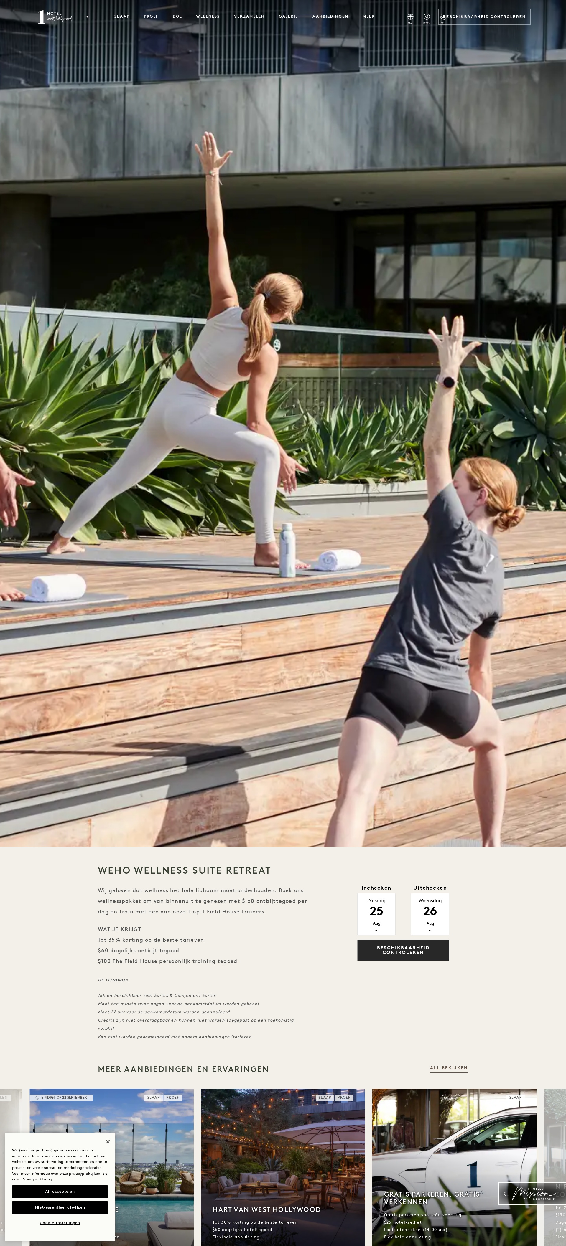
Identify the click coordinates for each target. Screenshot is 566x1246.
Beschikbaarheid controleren (484, 17)
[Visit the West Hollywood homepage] (55, 16)
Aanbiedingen (330, 17)
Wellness (208, 17)
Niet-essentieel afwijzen (60, 1207)
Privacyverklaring (37, 1179)
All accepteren (60, 1192)
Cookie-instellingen (60, 1223)
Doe (177, 17)
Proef (151, 17)
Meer (369, 17)
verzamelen (249, 17)
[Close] (107, 1141)
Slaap (122, 17)
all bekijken (449, 1068)
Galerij (289, 17)
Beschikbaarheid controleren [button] (403, 950)
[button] (88, 17)
